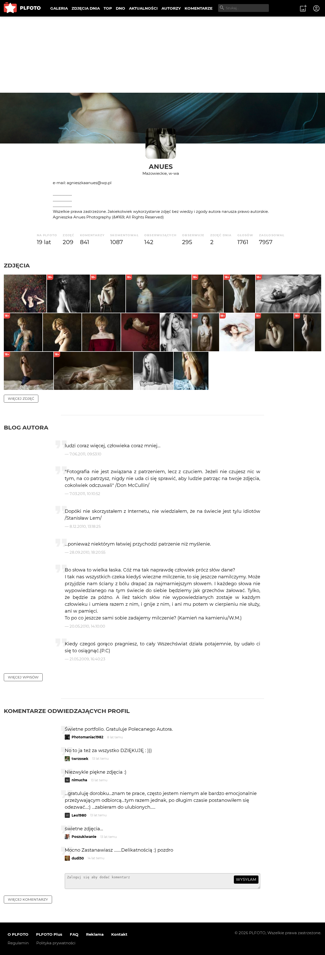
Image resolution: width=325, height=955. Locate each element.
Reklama (95, 934)
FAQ (74, 934)
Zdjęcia (17, 265)
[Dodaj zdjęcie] (303, 8)
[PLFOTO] (22, 8)
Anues (161, 166)
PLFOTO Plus (49, 934)
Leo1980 (79, 815)
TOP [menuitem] (108, 8)
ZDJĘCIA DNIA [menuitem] (86, 8)
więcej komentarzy (28, 899)
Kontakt (119, 934)
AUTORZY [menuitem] (171, 8)
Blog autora (26, 427)
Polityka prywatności (55, 943)
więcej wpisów (23, 677)
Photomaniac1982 (87, 737)
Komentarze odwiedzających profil (67, 710)
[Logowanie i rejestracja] (316, 8)
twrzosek (80, 759)
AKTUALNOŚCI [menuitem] (143, 8)
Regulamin (18, 943)
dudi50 (78, 858)
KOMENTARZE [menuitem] (199, 8)
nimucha (79, 780)
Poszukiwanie (84, 837)
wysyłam (246, 879)
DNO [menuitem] (120, 8)
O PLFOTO (18, 934)
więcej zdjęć (21, 398)
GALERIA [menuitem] (59, 8)
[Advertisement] (162, 54)
